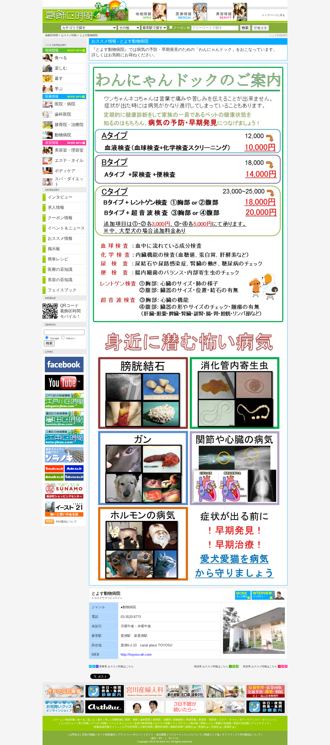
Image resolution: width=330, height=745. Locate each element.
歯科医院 (63, 114)
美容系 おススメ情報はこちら (260, 666)
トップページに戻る (273, 15)
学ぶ (59, 88)
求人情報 (56, 207)
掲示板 (54, 249)
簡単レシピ (58, 259)
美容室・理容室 (69, 150)
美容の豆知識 (60, 280)
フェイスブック (62, 290)
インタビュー (60, 197)
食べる (61, 58)
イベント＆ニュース (66, 228)
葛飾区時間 (51, 35)
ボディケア (65, 171)
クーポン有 (181, 28)
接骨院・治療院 (69, 124)
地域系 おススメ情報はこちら (211, 666)
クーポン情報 (60, 218)
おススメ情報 (69, 35)
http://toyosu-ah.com (136, 654)
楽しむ (61, 68)
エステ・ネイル (69, 160)
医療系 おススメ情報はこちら (116, 666)
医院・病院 (65, 104)
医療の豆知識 (60, 269)
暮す (59, 78)
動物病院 (63, 135)
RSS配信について (66, 521)
